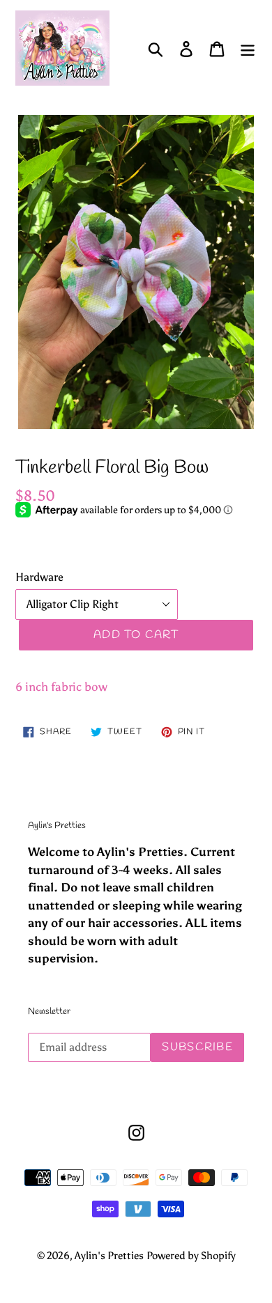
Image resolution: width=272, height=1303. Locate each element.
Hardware (39, 577)
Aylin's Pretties (109, 1255)
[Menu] (247, 48)
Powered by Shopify (191, 1255)
